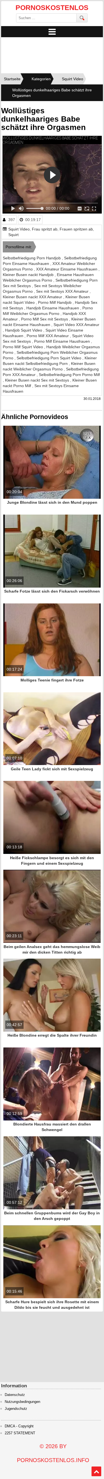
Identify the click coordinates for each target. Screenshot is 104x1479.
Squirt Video (19, 229)
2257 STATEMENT (20, 1433)
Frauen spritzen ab (76, 229)
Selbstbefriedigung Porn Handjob (32, 258)
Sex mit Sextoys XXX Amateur (63, 291)
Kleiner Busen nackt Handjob (29, 274)
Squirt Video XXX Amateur (76, 324)
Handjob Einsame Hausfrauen (53, 308)
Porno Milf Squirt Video (23, 347)
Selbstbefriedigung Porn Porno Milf (69, 374)
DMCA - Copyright (19, 1426)
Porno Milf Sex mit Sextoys (45, 319)
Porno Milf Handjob (55, 302)
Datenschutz (15, 1395)
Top (96, 1471)
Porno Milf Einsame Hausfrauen (62, 341)
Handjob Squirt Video (24, 330)
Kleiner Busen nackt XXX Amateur (33, 297)
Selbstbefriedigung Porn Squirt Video (49, 358)
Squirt (13, 234)
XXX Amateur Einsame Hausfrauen (67, 269)
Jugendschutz (16, 1409)
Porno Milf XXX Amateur (48, 336)
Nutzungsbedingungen (22, 1402)
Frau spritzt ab (44, 229)
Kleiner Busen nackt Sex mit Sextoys (37, 380)
